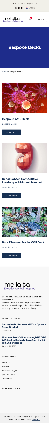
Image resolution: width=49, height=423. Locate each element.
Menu (41, 19)
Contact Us (7, 378)
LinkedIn (21, 8)
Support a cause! (16, 8)
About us (6, 362)
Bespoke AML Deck (15, 119)
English (32, 8)
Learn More (11, 132)
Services (5, 366)
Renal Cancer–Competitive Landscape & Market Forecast (22, 180)
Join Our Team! (8, 374)
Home (5, 71)
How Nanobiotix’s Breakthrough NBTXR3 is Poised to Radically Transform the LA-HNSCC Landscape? (24, 340)
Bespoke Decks (9, 123)
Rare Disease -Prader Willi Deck (23, 242)
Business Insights (9, 370)
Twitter (19, 8)
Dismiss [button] (36, 419)
